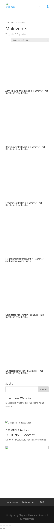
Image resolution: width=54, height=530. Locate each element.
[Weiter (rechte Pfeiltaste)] (4, 528)
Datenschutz (29, 502)
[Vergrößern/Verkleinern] (10, 525)
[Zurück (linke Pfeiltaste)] (1, 528)
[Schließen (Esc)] (1, 525)
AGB (42, 502)
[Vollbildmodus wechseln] (7, 525)
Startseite (9, 22)
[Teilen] (4, 525)
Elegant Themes (28, 515)
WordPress (28, 518)
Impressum (12, 502)
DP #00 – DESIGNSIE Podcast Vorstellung (25, 439)
